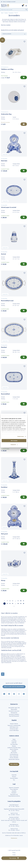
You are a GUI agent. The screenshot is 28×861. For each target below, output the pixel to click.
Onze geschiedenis (14, 778)
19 (20, 603)
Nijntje (14, 739)
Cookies (14, 855)
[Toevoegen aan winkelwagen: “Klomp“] (23, 590)
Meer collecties (14, 764)
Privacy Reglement (14, 789)
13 (7, 603)
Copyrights (14, 791)
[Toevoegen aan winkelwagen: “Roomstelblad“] (23, 404)
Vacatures (14, 776)
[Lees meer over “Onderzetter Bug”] (24, 124)
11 (23, 600)
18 (18, 603)
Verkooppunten (14, 712)
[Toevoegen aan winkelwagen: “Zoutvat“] (23, 264)
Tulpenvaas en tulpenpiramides (14, 725)
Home (2, 12)
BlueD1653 (14, 751)
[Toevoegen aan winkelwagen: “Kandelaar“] (23, 497)
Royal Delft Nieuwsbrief (14, 716)
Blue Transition (14, 752)
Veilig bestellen (14, 709)
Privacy (14, 852)
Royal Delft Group (14, 794)
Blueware (14, 746)
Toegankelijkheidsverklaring (14, 796)
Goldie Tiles (14, 742)
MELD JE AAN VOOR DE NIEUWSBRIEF (14, 687)
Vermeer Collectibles (14, 757)
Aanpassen (13, 444)
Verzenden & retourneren (14, 711)
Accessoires (11, 12)
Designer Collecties (14, 723)
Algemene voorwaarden (14, 787)
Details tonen (20, 436)
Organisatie (14, 775)
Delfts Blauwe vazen (14, 727)
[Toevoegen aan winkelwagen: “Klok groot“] (23, 544)
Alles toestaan (14, 440)
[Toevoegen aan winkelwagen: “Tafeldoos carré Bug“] (23, 77)
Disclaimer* (14, 792)
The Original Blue (14, 744)
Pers (14, 780)
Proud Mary (14, 741)
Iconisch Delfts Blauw (14, 730)
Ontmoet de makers (14, 728)
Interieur (6, 12)
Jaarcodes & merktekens (14, 714)
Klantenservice (14, 838)
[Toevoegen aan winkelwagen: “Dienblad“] (23, 357)
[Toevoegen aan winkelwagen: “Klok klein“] (23, 170)
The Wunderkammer (14, 754)
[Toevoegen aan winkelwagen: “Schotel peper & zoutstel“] (23, 217)
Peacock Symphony (14, 749)
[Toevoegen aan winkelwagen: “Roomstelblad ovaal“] (23, 310)
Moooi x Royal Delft (14, 756)
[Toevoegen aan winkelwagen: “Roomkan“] (23, 450)
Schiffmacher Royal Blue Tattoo (14, 747)
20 (23, 603)
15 (12, 603)
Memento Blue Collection (14, 759)
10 (20, 600)
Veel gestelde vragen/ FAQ (14, 707)
